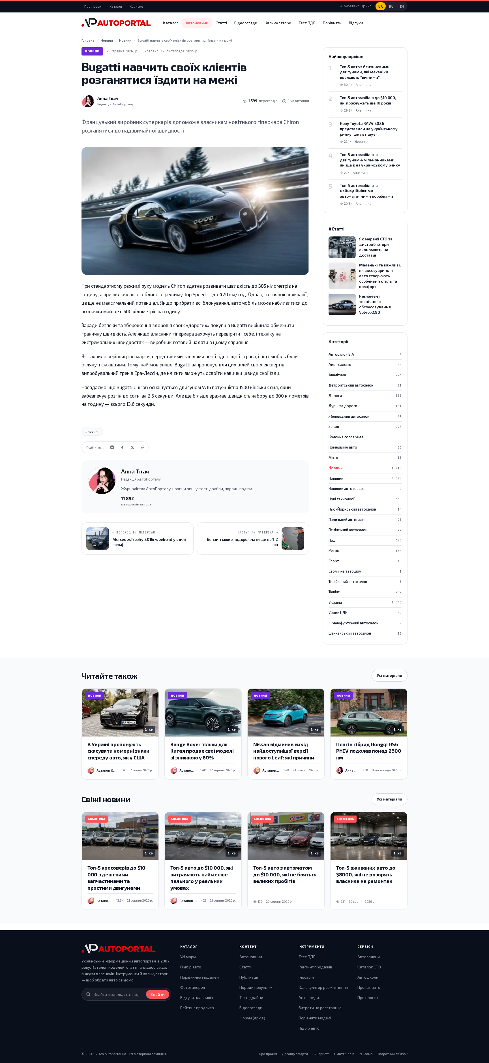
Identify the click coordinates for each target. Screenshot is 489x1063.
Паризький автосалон (365, 519)
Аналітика (365, 375)
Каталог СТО (369, 966)
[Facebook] (122, 447)
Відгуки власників (196, 997)
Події (365, 540)
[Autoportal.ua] (116, 22)
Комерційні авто (365, 447)
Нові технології (365, 499)
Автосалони (368, 956)
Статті (221, 22)
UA (380, 6)
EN (402, 6)
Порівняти (332, 22)
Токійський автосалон (365, 581)
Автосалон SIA (365, 354)
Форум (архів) (252, 1017)
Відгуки (356, 22)
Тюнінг (365, 592)
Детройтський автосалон (365, 385)
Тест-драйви (251, 997)
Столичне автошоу (365, 571)
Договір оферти (295, 1054)
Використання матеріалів (333, 1054)
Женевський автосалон (365, 416)
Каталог (116, 6)
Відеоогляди (245, 22)
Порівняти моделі (315, 1017)
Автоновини (197, 22)
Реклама (366, 1054)
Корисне (136, 6)
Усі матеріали (389, 675)
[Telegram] (112, 447)
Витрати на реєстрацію (320, 1007)
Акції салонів (365, 364)
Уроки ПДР (365, 612)
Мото (365, 457)
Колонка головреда (365, 437)
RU (391, 6)
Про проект (93, 6)
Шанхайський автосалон (365, 633)
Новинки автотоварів (365, 488)
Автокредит (310, 997)
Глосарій (306, 977)
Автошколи (367, 977)
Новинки (365, 478)
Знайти (158, 994)
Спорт (365, 561)
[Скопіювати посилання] (142, 447)
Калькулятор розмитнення (323, 987)
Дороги (365, 395)
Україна (365, 602)
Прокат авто (368, 987)
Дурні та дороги (365, 406)
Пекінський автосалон (365, 530)
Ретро (365, 550)
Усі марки (189, 956)
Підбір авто (190, 966)
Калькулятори (278, 22)
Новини (92, 51)
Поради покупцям (256, 987)
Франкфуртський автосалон (365, 623)
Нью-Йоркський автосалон (365, 509)
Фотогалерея (192, 987)
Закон (365, 426)
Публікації (248, 977)
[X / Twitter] (132, 447)
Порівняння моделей (199, 977)
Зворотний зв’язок (392, 1054)
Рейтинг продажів (197, 1007)
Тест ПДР (307, 22)
